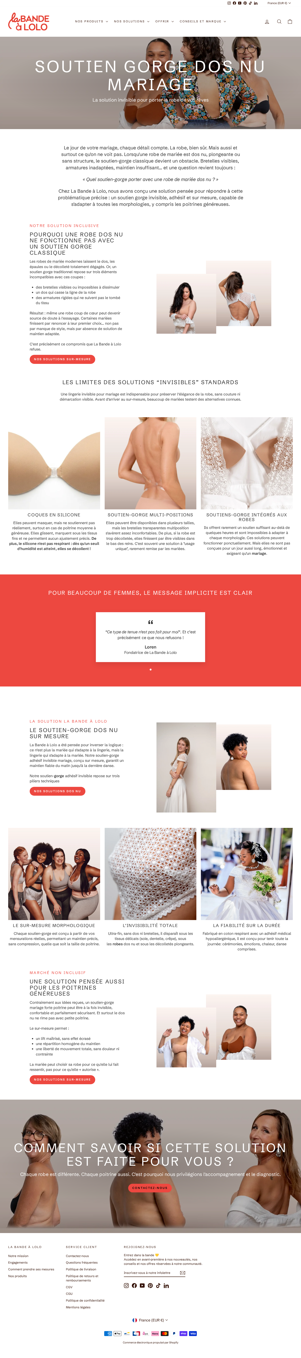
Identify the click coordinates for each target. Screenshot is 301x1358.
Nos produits (90, 21)
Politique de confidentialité (85, 1300)
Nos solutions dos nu (57, 791)
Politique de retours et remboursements (82, 1278)
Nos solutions (130, 21)
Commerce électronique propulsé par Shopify (150, 1342)
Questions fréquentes (82, 1262)
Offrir (163, 21)
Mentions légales (78, 1307)
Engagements (18, 1262)
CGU (69, 1294)
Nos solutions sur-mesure (62, 359)
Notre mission (18, 1256)
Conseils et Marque (201, 21)
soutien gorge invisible (142, 198)
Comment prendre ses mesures (31, 1269)
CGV (69, 1287)
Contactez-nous (77, 1256)
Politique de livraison (81, 1269)
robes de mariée (50, 261)
